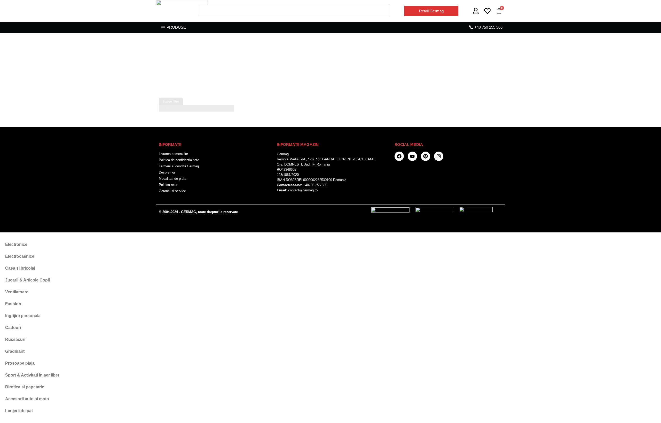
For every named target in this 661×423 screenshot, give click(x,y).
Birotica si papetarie (24, 387)
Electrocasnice (19, 256)
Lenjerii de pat (19, 411)
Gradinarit (15, 351)
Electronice (16, 244)
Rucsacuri (15, 339)
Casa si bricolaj (20, 268)
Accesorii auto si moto (27, 399)
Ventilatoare (16, 292)
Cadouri (13, 327)
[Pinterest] (425, 156)
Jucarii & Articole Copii (27, 280)
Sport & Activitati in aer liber (32, 375)
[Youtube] (412, 156)
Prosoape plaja (20, 363)
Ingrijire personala (23, 316)
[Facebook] (399, 156)
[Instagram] (438, 156)
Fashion (13, 304)
